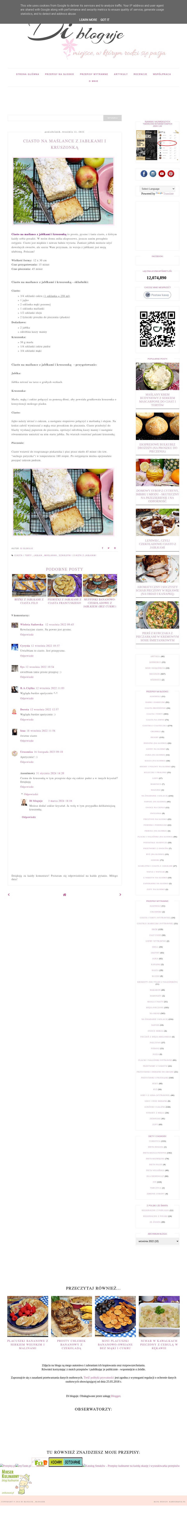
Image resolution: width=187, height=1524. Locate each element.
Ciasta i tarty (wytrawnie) (155, 918)
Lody (155, 778)
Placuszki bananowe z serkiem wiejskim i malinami (27, 1344)
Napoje (155, 1025)
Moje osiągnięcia (155, 668)
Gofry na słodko (156, 749)
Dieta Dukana (155, 1147)
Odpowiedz (27, 634)
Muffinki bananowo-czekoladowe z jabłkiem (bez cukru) (99, 603)
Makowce (155, 784)
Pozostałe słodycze (155, 843)
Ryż (155, 1089)
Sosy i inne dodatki (156, 1101)
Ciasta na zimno (155, 720)
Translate (168, 193)
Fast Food (155, 935)
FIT (154, 1182)
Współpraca (162, 74)
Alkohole (155, 696)
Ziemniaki (155, 1119)
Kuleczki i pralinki (155, 772)
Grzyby (155, 953)
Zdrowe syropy (156, 1194)
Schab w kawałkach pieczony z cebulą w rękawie (159, 1344)
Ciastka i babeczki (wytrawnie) (155, 924)
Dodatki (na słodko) (155, 743)
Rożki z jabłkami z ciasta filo (29, 601)
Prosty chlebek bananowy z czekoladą (71, 1344)
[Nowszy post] (9, 894)
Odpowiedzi (31, 794)
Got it (105, 20)
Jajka (155, 959)
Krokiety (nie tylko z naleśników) (157, 982)
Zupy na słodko (156, 889)
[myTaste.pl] (24, 1465)
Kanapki (156, 964)
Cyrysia (25, 646)
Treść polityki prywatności (99, 1377)
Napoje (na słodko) (155, 802)
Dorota (24, 709)
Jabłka (38, 555)
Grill (155, 947)
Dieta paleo (155, 1165)
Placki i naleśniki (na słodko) (155, 837)
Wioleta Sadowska (32, 624)
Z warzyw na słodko (155, 878)
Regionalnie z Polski (155, 1216)
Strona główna (27, 74)
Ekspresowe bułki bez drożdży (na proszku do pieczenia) (157, 448)
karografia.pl (177, 1502)
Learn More (88, 20)
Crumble (156, 731)
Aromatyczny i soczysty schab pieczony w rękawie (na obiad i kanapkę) (157, 590)
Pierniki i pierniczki (155, 825)
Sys (22, 667)
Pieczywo (155, 1043)
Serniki (155, 860)
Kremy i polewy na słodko (155, 767)
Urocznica (26, 752)
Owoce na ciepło (155, 807)
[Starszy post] (120, 894)
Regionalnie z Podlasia (155, 1210)
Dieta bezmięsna (155, 1159)
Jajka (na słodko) (155, 755)
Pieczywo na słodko (155, 819)
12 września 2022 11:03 (50, 688)
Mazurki (156, 790)
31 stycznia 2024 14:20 (50, 773)
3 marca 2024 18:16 (60, 800)
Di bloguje (36, 801)
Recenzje (140, 74)
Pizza (156, 1054)
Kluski (156, 976)
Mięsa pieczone (154, 1008)
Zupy (155, 1124)
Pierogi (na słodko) (156, 831)
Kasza (155, 970)
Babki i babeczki (155, 702)
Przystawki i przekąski (154, 1078)
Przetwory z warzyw (155, 1066)
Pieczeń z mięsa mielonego (155, 1037)
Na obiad (155, 1013)
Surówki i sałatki (154, 1107)
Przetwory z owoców (155, 848)
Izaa (23, 730)
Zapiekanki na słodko (155, 883)
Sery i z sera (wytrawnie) (155, 1095)
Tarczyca (155, 1188)
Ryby (155, 1084)
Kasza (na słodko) (155, 761)
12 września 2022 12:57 (44, 709)
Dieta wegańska (155, 1170)
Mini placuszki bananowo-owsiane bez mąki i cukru (115, 1344)
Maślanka (51, 555)
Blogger (115, 1396)
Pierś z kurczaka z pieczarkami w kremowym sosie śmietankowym (157, 637)
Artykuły (121, 74)
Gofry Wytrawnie (156, 941)
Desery (155, 737)
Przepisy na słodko (59, 74)
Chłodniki (156, 912)
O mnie (93, 81)
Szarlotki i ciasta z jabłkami (77, 555)
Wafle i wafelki (156, 872)
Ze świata (155, 1222)
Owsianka (155, 813)
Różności (155, 680)
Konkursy (155, 662)
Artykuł (155, 656)
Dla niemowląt (155, 1176)
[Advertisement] (74, 94)
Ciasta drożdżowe (155, 708)
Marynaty (156, 996)
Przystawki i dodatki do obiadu (155, 1072)
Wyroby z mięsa (155, 1113)
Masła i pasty (155, 1002)
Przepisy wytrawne (94, 74)
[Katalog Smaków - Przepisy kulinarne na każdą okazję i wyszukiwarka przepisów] (131, 1465)
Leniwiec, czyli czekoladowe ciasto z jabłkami (157, 544)
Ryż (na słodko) (155, 854)
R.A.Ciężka (27, 688)
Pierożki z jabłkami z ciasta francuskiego (64, 601)
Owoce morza (156, 1031)
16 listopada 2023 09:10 (48, 752)
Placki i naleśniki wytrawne (155, 1060)
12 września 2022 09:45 (59, 624)
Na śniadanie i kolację (155, 796)
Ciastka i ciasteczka (155, 726)
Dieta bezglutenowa (154, 1153)
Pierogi (155, 1048)
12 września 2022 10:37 (45, 645)
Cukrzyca (155, 1141)
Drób (155, 929)
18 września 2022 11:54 (41, 730)
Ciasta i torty (23, 555)
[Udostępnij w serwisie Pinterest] (115, 548)
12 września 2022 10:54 (40, 667)
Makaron (155, 990)
